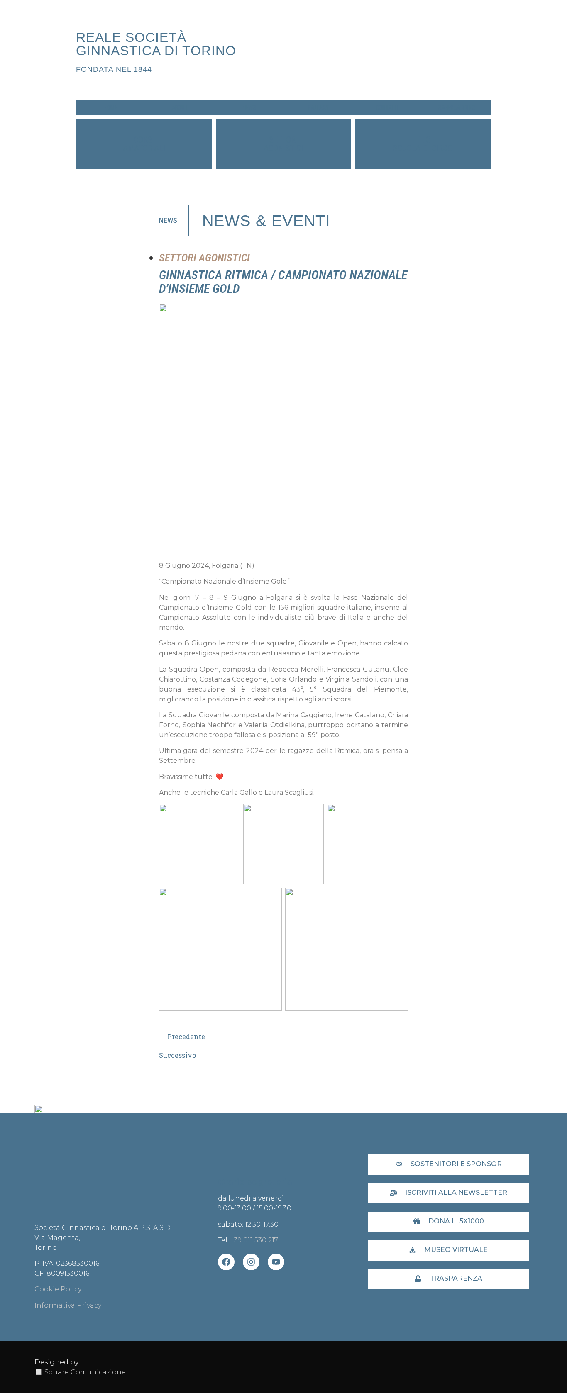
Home (110, 107)
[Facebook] (226, 1262)
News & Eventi (266, 220)
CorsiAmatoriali (144, 144)
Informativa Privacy (67, 1305)
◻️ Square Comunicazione (80, 1372)
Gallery (318, 107)
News (249, 107)
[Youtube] (276, 1262)
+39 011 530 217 (254, 1240)
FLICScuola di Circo (422, 144)
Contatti (387, 107)
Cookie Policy (57, 1289)
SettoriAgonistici (283, 144)
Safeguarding (456, 107)
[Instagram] (251, 1262)
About (179, 107)
